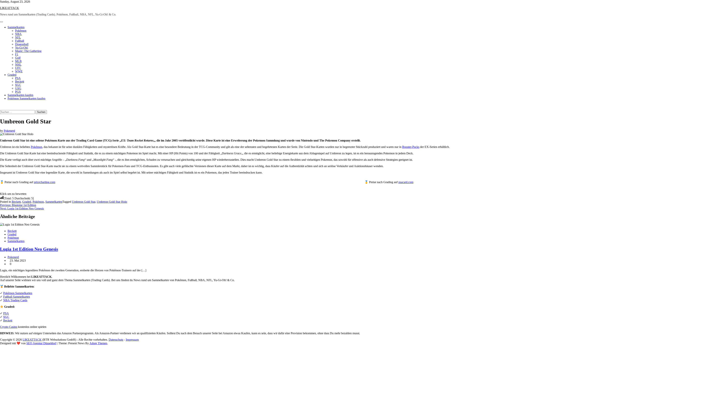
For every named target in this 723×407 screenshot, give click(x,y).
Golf (18, 57)
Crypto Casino (8, 326)
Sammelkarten (16, 27)
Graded (12, 74)
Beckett (19, 81)
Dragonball (21, 44)
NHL (18, 64)
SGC (18, 84)
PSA (18, 78)
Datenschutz (116, 339)
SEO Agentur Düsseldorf (41, 343)
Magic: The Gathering (28, 51)
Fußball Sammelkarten (16, 296)
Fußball (19, 40)
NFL (18, 37)
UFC (18, 68)
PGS (18, 91)
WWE (19, 71)
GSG (18, 88)
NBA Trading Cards (15, 300)
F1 (16, 54)
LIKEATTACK (9, 8)
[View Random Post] (1, 104)
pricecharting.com (44, 182)
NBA (18, 34)
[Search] (1, 108)
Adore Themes (98, 343)
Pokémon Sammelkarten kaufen (26, 98)
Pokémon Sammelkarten (17, 293)
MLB (18, 61)
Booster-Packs (410, 146)
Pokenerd (9, 130)
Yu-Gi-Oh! (21, 47)
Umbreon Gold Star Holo (112, 201)
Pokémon (20, 30)
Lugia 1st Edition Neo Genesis (29, 249)
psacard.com (405, 182)
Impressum (132, 339)
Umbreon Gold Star (83, 201)
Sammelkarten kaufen (20, 95)
